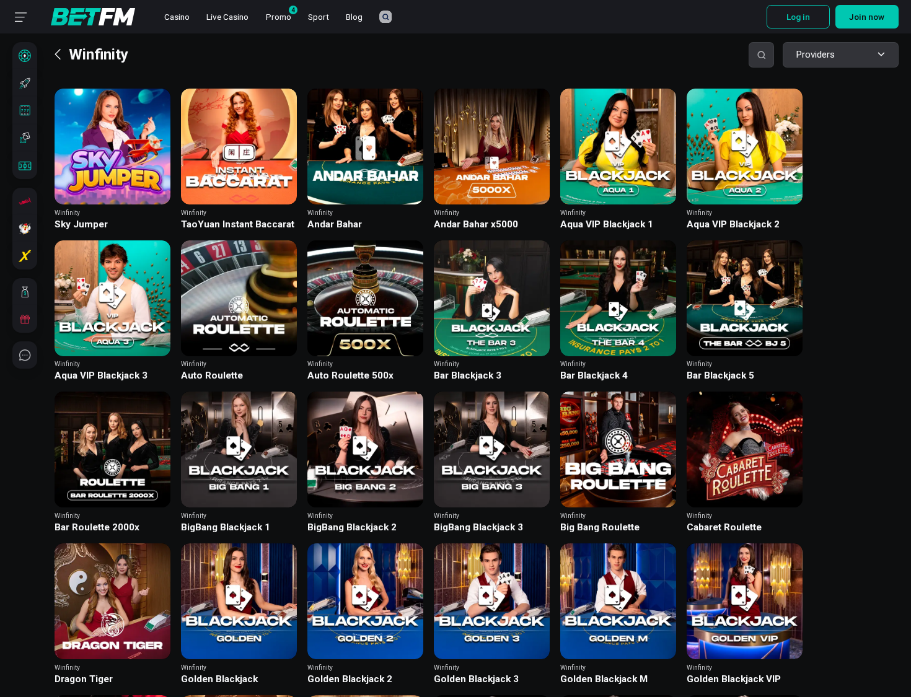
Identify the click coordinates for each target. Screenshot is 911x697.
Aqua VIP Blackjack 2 (733, 224)
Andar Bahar (334, 224)
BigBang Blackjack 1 (225, 527)
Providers (815, 54)
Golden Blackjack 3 (476, 679)
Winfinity (67, 212)
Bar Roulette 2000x (97, 527)
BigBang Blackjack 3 (478, 527)
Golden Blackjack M (604, 679)
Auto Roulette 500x (350, 375)
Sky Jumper (81, 224)
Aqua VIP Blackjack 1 (606, 224)
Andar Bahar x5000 (476, 224)
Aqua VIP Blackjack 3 (101, 375)
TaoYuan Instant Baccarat (237, 224)
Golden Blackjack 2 (349, 679)
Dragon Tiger (84, 679)
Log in (798, 17)
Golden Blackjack (219, 679)
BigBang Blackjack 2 (352, 527)
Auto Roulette (212, 375)
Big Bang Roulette (600, 527)
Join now (866, 17)
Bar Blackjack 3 (467, 375)
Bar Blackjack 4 (594, 375)
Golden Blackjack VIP (734, 679)
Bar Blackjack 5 (720, 375)
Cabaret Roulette (724, 527)
